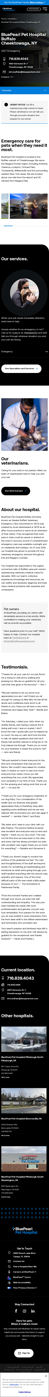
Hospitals (12, 19)
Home (3, 19)
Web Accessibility (22, 1283)
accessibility (38, 1370)
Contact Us (18, 1261)
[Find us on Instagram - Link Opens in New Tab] (24, 1311)
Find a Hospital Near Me (25, 1267)
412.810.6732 (6, 1132)
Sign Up (26, 1353)
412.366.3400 (7, 1073)
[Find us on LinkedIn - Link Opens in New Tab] (33, 1311)
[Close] (46, 1376)
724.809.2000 (7, 1193)
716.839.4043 (18, 59)
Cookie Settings (24, 1392)
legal (38, 1367)
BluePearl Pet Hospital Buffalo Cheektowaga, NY (21, 22)
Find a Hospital (34, 9)
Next (45, 207)
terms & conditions (22, 1370)
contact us (23, 1372)
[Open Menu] (45, 8)
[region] (24, 1384)
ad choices (7, 1370)
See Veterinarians (14, 491)
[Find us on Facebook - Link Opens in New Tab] (16, 1311)
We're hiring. (36, 2)
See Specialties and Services (19, 369)
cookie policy (14, 1385)
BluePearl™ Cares (22, 1277)
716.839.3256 (13, 985)
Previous (4, 207)
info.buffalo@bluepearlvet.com (24, 72)
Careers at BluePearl (23, 1272)
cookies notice (12, 1367)
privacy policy (26, 1367)
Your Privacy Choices (24, 1288)
